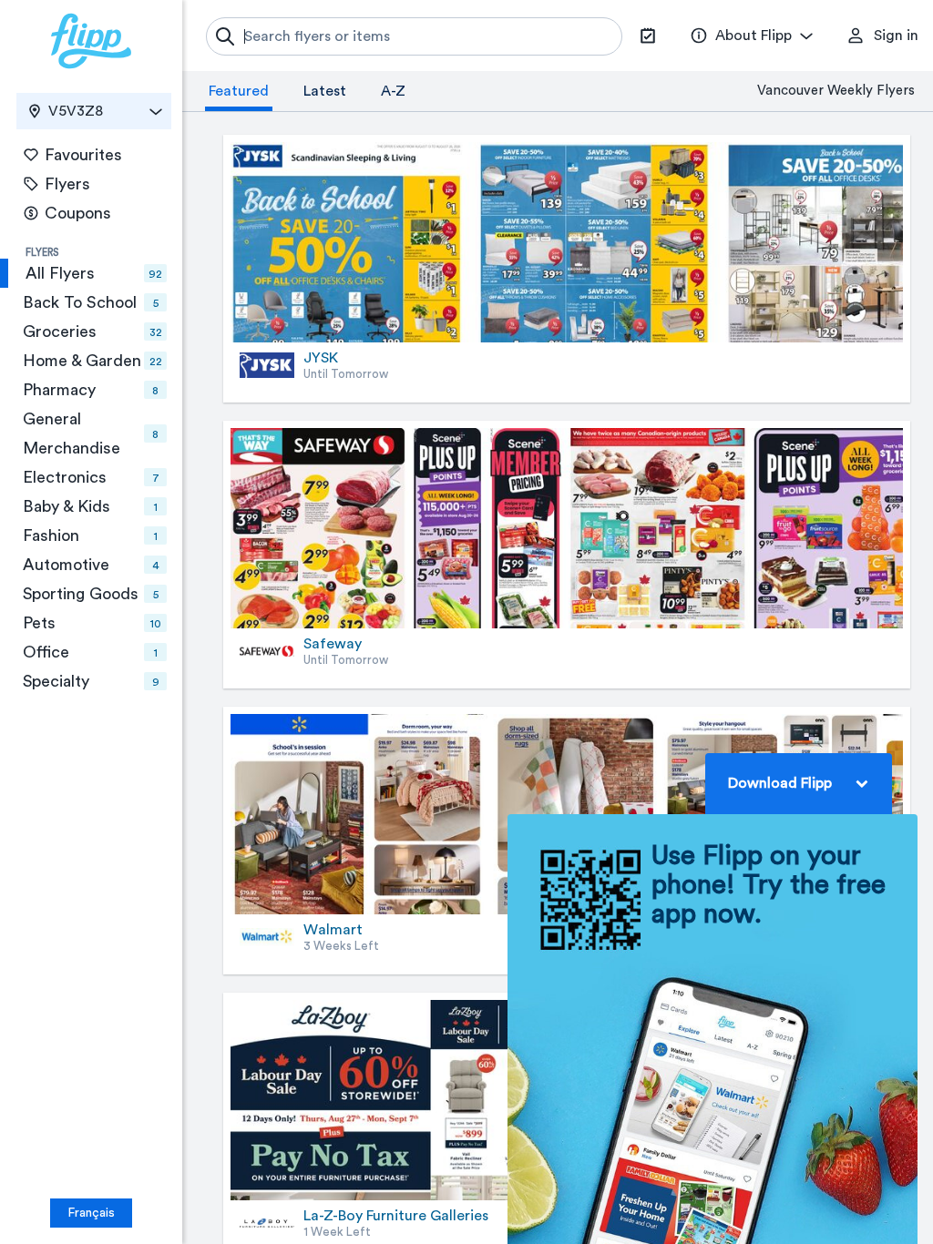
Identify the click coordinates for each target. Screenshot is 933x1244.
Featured (239, 91)
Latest (324, 91)
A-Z (393, 91)
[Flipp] (91, 41)
